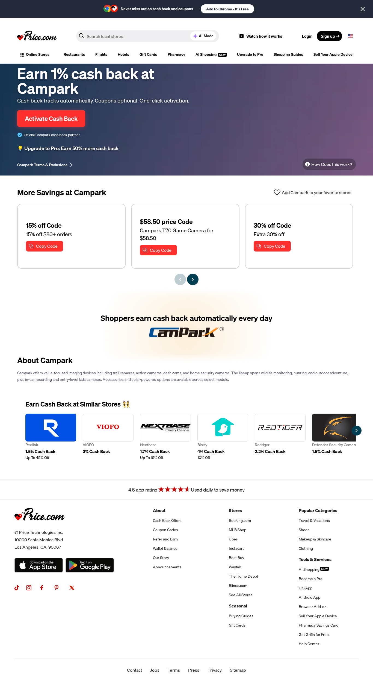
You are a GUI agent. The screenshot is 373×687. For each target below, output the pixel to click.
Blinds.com (238, 586)
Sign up (328, 36)
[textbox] (350, 36)
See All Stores (241, 595)
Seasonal (238, 605)
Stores (235, 510)
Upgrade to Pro (250, 54)
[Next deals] (193, 279)
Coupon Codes (165, 530)
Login (307, 36)
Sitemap (238, 670)
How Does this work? (331, 164)
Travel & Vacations (314, 521)
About (159, 510)
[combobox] (147, 36)
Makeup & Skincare (315, 539)
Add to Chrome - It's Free (227, 9)
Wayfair (235, 567)
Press (193, 670)
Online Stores (37, 54)
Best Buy (236, 558)
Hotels (123, 54)
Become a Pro (310, 579)
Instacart (236, 548)
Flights (101, 54)
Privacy (215, 670)
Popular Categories (318, 510)
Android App (309, 597)
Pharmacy (176, 54)
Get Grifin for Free (314, 635)
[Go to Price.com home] (37, 36)
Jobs (154, 670)
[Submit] (81, 37)
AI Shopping (206, 54)
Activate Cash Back (51, 118)
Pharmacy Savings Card (318, 625)
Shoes (304, 530)
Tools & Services (315, 559)
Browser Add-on (313, 607)
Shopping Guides (288, 54)
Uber (233, 539)
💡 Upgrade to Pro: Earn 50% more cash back (68, 148)
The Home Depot (243, 576)
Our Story (161, 558)
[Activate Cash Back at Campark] (186, 325)
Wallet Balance (165, 548)
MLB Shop (237, 530)
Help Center (309, 644)
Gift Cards (148, 54)
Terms (174, 670)
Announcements (167, 567)
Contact (134, 670)
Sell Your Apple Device (333, 54)
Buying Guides (241, 616)
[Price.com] (39, 526)
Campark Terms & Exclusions (42, 165)
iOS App (305, 588)
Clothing (306, 548)
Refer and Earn (165, 539)
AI (206, 36)
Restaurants (74, 54)
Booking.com (240, 521)
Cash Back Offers (167, 521)
